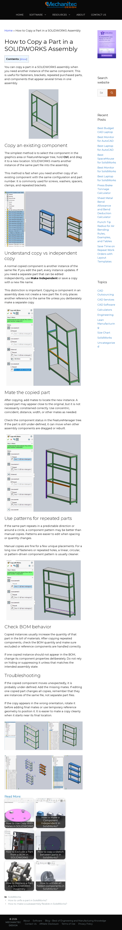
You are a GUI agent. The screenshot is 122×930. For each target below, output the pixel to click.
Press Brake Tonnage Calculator (105, 189)
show (23, 59)
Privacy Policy (85, 924)
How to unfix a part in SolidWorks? (27, 900)
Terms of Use (68, 924)
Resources (59, 14)
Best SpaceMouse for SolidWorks (106, 158)
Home (20, 14)
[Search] (112, 92)
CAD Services (105, 299)
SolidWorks (14, 897)
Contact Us (98, 14)
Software (36, 14)
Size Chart (103, 332)
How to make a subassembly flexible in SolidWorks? (37, 903)
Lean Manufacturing (106, 323)
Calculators (104, 309)
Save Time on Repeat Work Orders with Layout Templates (106, 254)
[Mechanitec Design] (61, 5)
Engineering (105, 314)
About (80, 14)
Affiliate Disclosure (49, 924)
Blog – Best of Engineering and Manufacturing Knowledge (75, 920)
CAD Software (106, 304)
